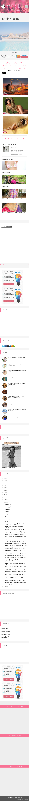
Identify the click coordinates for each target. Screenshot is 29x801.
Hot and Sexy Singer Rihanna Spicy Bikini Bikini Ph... (15, 584)
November (7, 506)
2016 (5, 495)
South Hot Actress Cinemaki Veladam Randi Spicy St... (15, 534)
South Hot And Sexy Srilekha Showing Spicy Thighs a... (15, 531)
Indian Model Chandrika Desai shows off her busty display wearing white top (16, 403)
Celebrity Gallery (5, 636)
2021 (5, 487)
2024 (5, 482)
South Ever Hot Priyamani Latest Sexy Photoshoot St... (15, 576)
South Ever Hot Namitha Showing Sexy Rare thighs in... (15, 523)
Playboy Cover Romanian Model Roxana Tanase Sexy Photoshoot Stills (16, 397)
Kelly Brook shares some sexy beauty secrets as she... (15, 557)
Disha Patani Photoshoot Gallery (8, 455)
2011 (5, 586)
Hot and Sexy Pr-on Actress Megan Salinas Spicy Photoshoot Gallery (16, 416)
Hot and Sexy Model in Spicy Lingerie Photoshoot (14, 559)
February (7, 519)
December (7, 504)
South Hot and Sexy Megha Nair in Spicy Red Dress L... (16, 552)
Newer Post (2, 264)
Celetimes (4, 633)
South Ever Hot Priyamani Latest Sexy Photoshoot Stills (14, 65)
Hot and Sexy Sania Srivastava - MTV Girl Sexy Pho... (15, 550)
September (7, 509)
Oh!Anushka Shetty (6, 634)
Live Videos (4, 639)
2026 (5, 478)
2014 (5, 499)
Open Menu (26, 6)
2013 (5, 501)
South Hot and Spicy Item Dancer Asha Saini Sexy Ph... (16, 553)
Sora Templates (25, 799)
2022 (5, 485)
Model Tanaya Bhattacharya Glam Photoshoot (17, 377)
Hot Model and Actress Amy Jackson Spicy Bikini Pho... (16, 545)
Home (15, 264)
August (6, 511)
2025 (5, 480)
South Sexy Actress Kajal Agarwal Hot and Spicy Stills (15, 543)
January (6, 521)
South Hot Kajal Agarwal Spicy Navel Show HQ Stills (15, 580)
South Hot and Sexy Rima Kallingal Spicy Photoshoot (15, 574)
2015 (5, 497)
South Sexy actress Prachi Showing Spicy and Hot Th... (16, 524)
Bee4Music (4, 637)
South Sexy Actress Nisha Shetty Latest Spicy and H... (15, 569)
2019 (5, 490)
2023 (5, 483)
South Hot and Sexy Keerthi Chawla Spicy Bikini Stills (15, 532)
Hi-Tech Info (4, 630)
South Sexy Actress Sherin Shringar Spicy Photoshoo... (15, 582)
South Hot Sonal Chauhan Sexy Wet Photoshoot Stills (15, 566)
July (6, 512)
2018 (5, 492)
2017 (5, 494)
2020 (5, 489)
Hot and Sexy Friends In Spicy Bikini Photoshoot (14, 541)
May (6, 516)
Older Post (26, 264)
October (6, 507)
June (6, 514)
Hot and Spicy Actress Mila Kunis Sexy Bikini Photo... (15, 548)
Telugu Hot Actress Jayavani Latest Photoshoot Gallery (13, 212)
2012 (5, 502)
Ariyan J (10, 70)
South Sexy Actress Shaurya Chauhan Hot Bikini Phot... (16, 568)
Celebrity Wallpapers (6, 631)
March (6, 518)
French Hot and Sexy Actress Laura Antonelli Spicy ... (15, 546)
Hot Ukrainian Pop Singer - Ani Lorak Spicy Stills (14, 555)
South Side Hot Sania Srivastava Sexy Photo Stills (14, 529)
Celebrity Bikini (5, 628)
